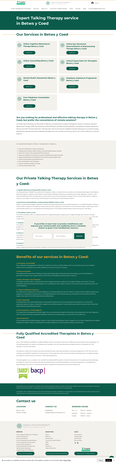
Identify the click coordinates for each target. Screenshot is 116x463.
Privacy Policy (67, 460)
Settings (101, 460)
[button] (90, 218)
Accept (108, 460)
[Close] (114, 460)
